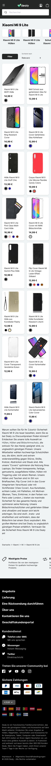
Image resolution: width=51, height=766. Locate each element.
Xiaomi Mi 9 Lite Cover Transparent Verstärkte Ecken (12, 364)
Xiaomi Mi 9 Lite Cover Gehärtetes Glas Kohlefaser (36, 135)
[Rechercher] (5, 12)
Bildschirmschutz (30, 442)
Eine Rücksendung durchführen (22, 603)
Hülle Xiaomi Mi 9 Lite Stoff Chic (11, 178)
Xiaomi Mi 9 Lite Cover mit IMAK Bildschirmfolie (36, 225)
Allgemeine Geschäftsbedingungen (30, 756)
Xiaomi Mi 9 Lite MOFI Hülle (11, 90)
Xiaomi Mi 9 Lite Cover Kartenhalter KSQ (37, 364)
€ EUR (7, 702)
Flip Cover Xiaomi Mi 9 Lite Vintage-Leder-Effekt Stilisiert (38, 272)
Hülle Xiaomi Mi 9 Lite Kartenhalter (11, 408)
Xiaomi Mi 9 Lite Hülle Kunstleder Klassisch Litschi (36, 319)
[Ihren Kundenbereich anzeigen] (40, 5)
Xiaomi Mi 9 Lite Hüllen (11, 42)
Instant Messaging (16, 648)
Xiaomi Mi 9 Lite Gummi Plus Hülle (11, 269)
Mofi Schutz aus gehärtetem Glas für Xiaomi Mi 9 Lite (38, 92)
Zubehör (32, 429)
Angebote (8, 591)
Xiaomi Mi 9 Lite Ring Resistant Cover (11, 135)
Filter (10, 56)
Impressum (6, 756)
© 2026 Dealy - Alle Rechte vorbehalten (19, 759)
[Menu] (10, 5)
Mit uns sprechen (16, 640)
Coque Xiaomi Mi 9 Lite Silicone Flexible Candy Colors (38, 180)
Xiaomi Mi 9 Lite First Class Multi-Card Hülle (11, 225)
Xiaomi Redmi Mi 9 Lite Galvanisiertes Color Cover (37, 410)
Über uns (8, 610)
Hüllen (5, 442)
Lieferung (8, 597)
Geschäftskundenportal (18, 622)
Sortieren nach (27, 54)
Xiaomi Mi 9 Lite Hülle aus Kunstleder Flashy (12, 319)
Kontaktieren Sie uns (15, 616)
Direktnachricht (15, 657)
